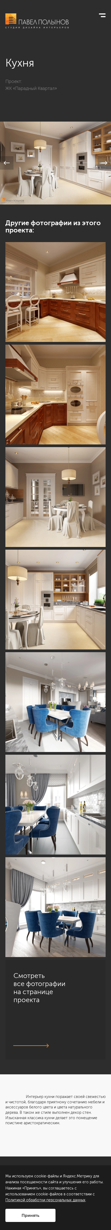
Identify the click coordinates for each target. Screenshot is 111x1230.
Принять (30, 1215)
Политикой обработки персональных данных (45, 1200)
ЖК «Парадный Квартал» (31, 88)
